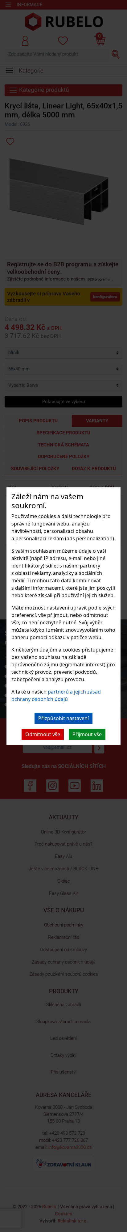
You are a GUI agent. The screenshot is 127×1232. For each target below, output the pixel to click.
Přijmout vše (87, 734)
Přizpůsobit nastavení (63, 718)
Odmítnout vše (42, 734)
